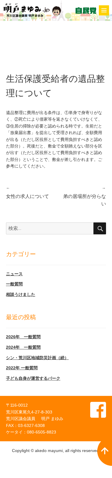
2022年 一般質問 (22, 367)
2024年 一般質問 (23, 347)
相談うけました (20, 294)
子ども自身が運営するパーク (33, 378)
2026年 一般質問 (23, 336)
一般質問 (14, 284)
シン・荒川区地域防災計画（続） (37, 357)
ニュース (14, 273)
